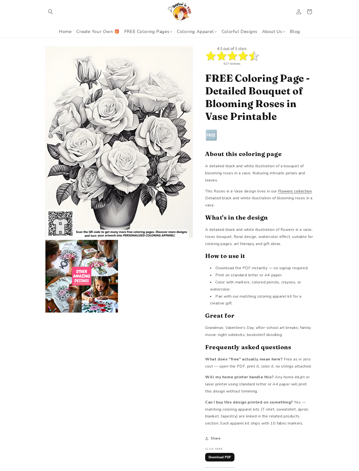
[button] (50, 11)
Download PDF (220, 457)
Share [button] (216, 438)
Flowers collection (295, 191)
